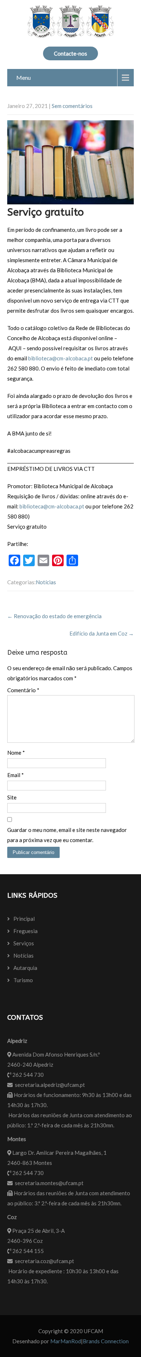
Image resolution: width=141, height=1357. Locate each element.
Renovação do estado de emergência (54, 616)
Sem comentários (72, 106)
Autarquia (25, 967)
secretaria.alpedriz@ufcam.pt (50, 1084)
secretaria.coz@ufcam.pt (44, 1261)
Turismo (23, 980)
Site (12, 797)
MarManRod (65, 1341)
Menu (23, 77)
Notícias (46, 582)
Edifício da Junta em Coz (101, 633)
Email (15, 775)
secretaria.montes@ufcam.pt (49, 1183)
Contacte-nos (70, 53)
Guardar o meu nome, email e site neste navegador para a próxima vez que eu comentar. (67, 835)
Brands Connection (106, 1341)
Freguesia (25, 931)
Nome (16, 752)
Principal (24, 918)
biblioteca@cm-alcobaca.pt (60, 358)
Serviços (23, 943)
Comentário (23, 690)
